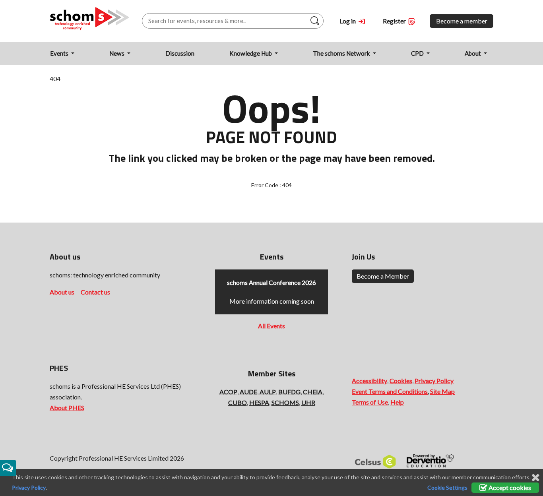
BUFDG (289, 391)
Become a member (461, 21)
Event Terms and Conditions (390, 391)
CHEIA (312, 391)
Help (397, 402)
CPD (418, 53)
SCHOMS (285, 402)
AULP (268, 391)
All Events (271, 325)
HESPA (259, 402)
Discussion (179, 53)
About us (62, 292)
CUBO (237, 402)
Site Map (442, 391)
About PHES (67, 407)
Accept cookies (509, 487)
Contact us (95, 292)
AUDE (248, 391)
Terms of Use (370, 402)
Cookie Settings (447, 487)
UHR (308, 402)
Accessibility (369, 380)
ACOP (228, 391)
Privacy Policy (434, 380)
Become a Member (383, 276)
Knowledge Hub (251, 53)
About (473, 53)
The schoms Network (342, 53)
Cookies (401, 380)
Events (60, 53)
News (117, 53)
